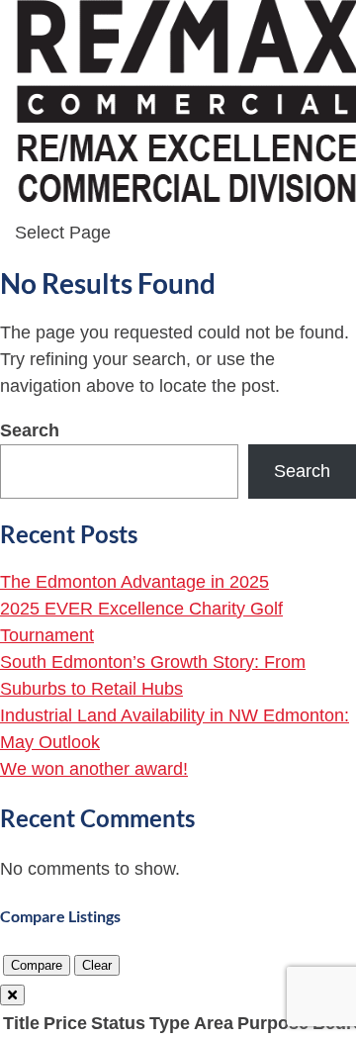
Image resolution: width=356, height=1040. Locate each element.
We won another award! (94, 769)
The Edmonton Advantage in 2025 (134, 582)
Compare (36, 965)
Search (29, 430)
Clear (97, 965)
